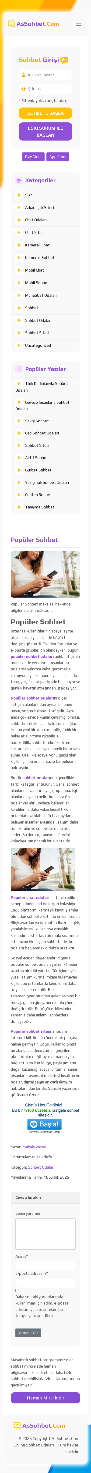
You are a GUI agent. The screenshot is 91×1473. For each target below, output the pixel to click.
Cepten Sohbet (38, 494)
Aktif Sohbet (36, 457)
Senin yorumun (28, 1213)
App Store (57, 157)
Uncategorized (38, 345)
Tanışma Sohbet (39, 507)
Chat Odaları (36, 220)
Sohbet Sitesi (37, 332)
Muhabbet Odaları (41, 295)
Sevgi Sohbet (37, 421)
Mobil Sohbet (37, 282)
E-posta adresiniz (31, 1273)
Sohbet (31, 308)
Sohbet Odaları (38, 320)
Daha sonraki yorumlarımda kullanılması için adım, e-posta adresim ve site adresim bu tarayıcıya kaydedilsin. (41, 1306)
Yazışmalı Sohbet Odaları (47, 482)
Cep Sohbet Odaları (42, 433)
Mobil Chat (34, 270)
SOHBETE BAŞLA (45, 113)
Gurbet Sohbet (38, 470)
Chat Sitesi (34, 232)
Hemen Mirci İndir (45, 1397)
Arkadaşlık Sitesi (39, 207)
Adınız (21, 1256)
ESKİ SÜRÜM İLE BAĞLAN (45, 131)
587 (28, 195)
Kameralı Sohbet (40, 257)
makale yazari (34, 1147)
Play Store (33, 157)
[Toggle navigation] (78, 23)
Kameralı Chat (37, 245)
